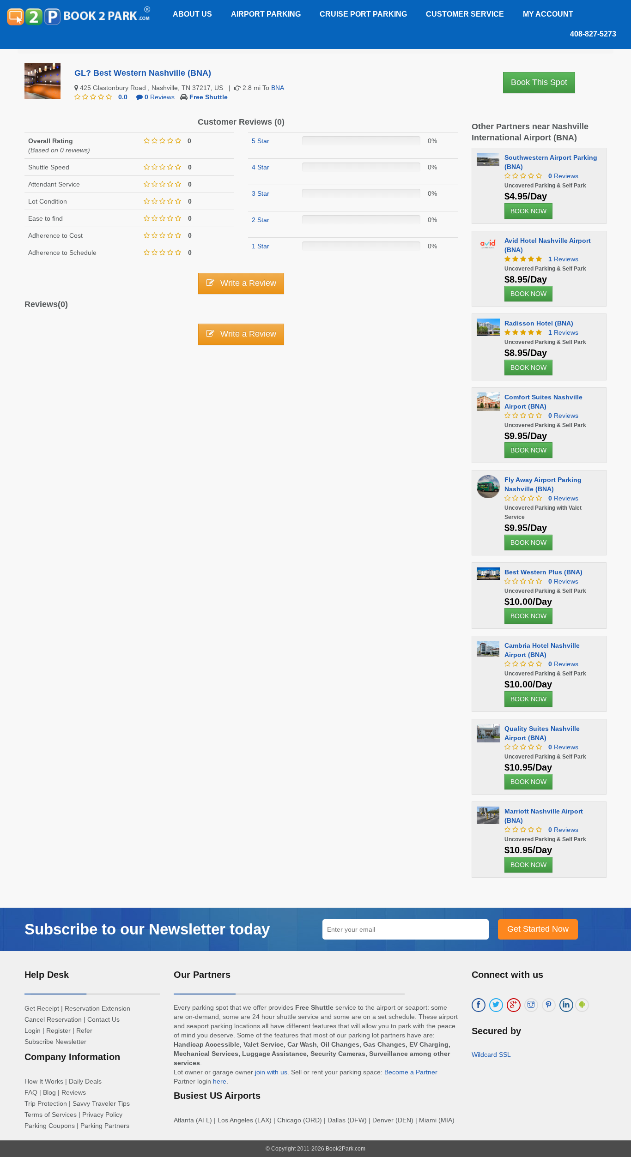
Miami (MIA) (437, 1120)
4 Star (260, 167)
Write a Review (247, 283)
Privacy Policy (102, 1114)
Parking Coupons (49, 1125)
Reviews (160, 97)
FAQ (30, 1092)
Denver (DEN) (392, 1120)
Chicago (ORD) (299, 1120)
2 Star (260, 219)
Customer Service (465, 14)
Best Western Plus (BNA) (543, 572)
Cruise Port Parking (363, 14)
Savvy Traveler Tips (101, 1103)
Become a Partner (410, 1072)
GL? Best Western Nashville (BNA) (142, 73)
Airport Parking (266, 14)
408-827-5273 (593, 34)
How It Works (43, 1081)
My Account (548, 14)
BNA (277, 87)
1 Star (260, 246)
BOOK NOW (528, 211)
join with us (271, 1072)
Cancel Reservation (53, 1019)
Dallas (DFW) (347, 1120)
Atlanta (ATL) (193, 1120)
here (219, 1081)
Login (32, 1030)
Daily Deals (85, 1081)
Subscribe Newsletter (55, 1041)
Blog (49, 1092)
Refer (84, 1030)
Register (58, 1030)
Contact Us (103, 1019)
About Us (192, 14)
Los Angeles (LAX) (245, 1120)
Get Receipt (41, 1008)
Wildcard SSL (491, 1054)
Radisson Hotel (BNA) (538, 323)
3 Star (260, 193)
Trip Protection (45, 1103)
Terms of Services (50, 1114)
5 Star (260, 141)
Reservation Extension (97, 1008)
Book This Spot (539, 82)
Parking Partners (104, 1125)
